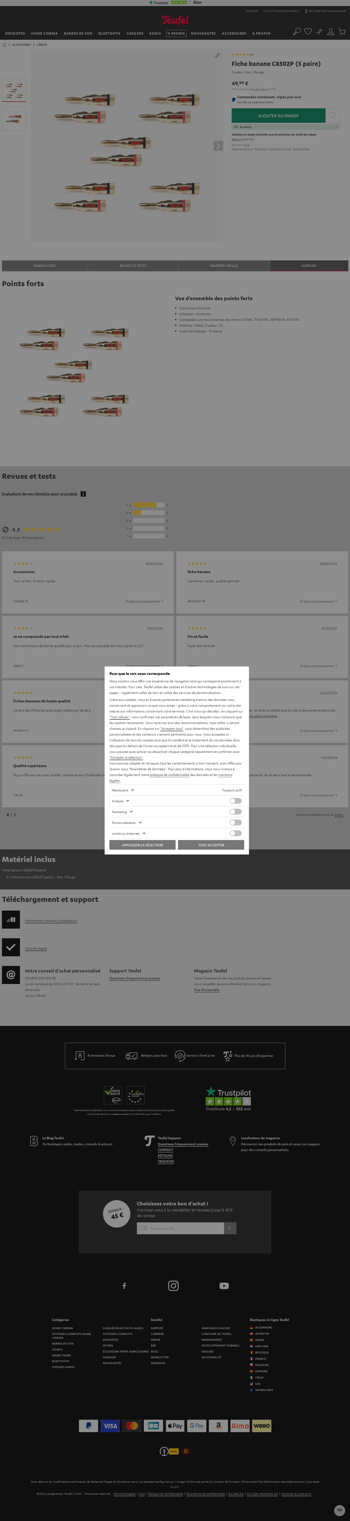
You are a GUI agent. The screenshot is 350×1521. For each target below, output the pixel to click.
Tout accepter (211, 845)
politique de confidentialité (169, 774)
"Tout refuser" (119, 717)
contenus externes (126, 833)
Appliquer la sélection (142, 845)
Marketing (119, 811)
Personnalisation (124, 822)
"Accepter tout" (171, 728)
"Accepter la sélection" (126, 757)
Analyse (117, 801)
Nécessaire (120, 790)
